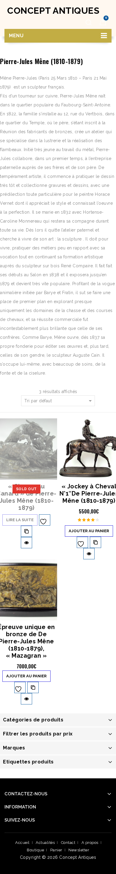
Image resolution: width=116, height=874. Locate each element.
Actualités (45, 842)
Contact (68, 842)
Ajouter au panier (89, 531)
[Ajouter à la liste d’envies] (44, 520)
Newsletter (78, 850)
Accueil (22, 842)
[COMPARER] (26, 531)
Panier (56, 850)
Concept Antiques (53, 10)
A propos (89, 842)
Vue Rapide (26, 542)
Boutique (35, 850)
